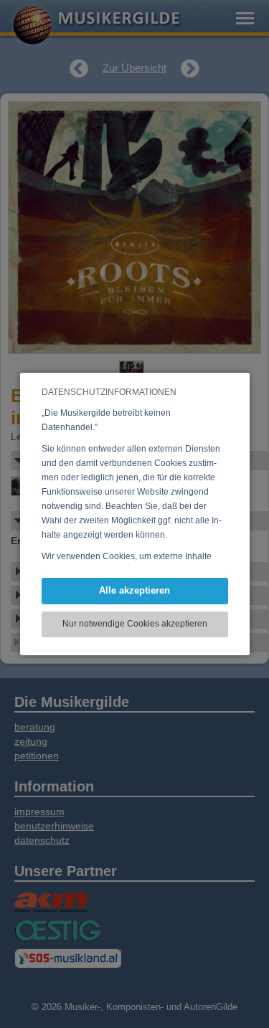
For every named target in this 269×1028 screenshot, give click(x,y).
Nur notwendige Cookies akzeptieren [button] (134, 624)
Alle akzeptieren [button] (134, 590)
